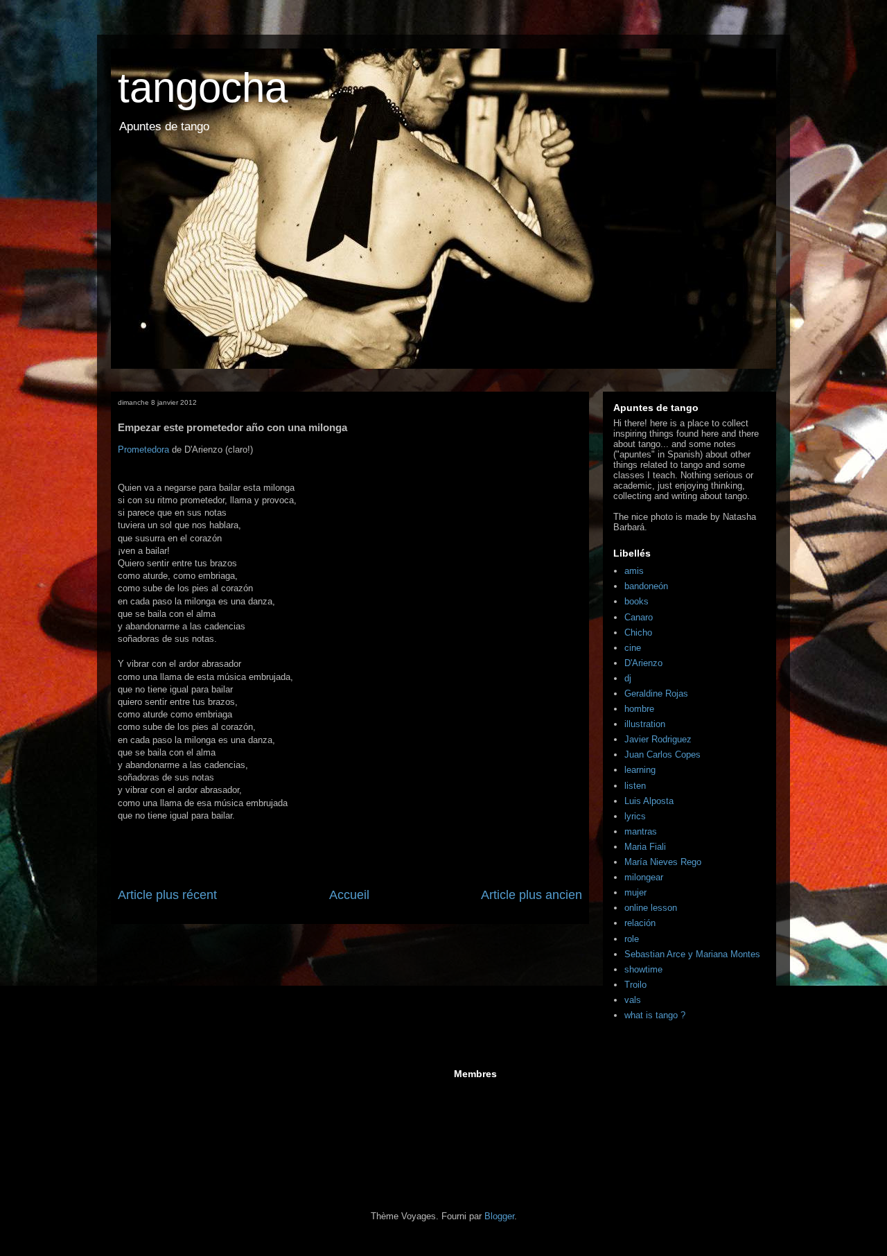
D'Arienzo (643, 663)
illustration (644, 724)
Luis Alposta (649, 801)
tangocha (203, 87)
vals (632, 1000)
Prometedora (143, 449)
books (636, 601)
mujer (635, 892)
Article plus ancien (531, 895)
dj (627, 678)
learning (640, 770)
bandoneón (646, 586)
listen (635, 785)
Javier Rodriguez (658, 739)
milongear (643, 877)
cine (632, 648)
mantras (640, 831)
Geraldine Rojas (656, 693)
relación (640, 923)
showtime (643, 969)
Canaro (638, 617)
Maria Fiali (645, 846)
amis (634, 571)
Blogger (499, 1216)
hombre (639, 709)
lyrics (635, 816)
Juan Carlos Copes (662, 754)
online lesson (650, 907)
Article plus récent (167, 895)
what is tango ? (654, 1015)
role (631, 939)
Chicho (638, 632)
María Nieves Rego (662, 862)
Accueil (349, 895)
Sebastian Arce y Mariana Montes (692, 954)
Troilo (635, 984)
